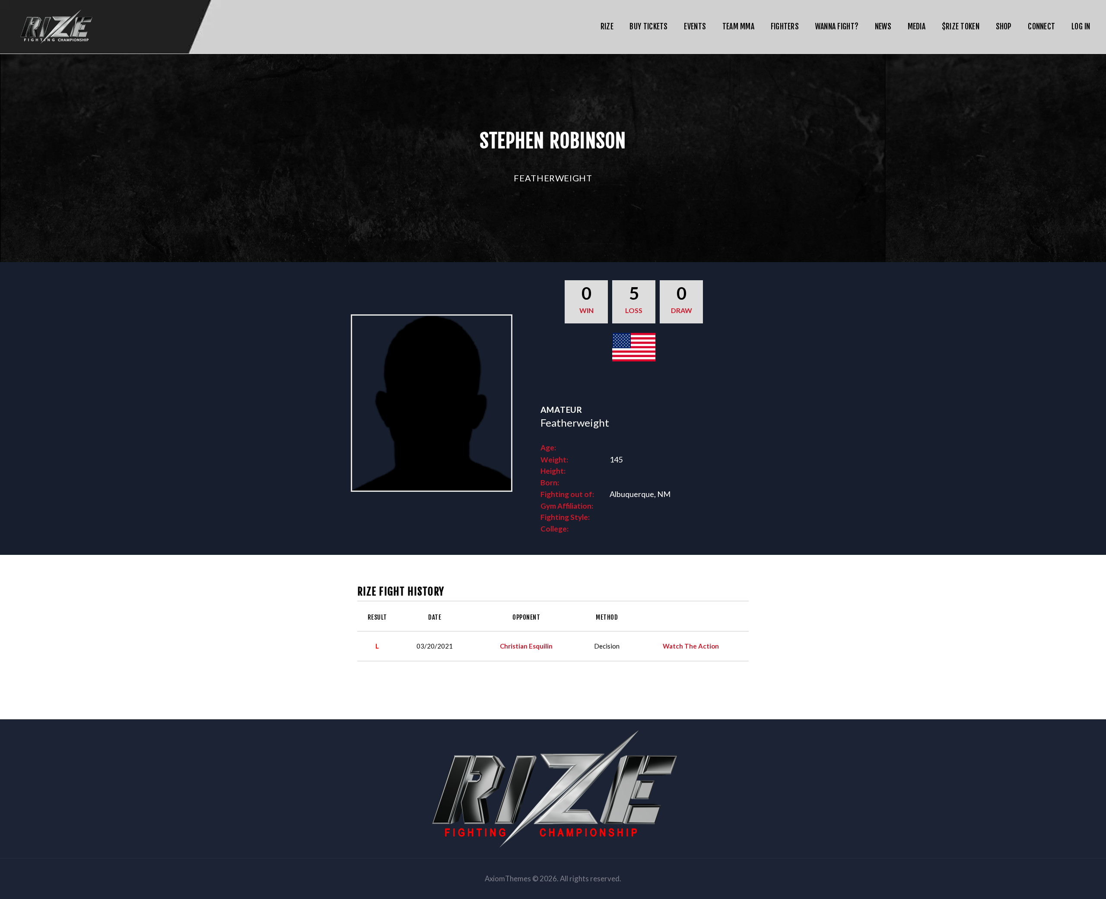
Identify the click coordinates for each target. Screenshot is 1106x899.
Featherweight (553, 178)
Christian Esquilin (526, 646)
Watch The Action (691, 646)
